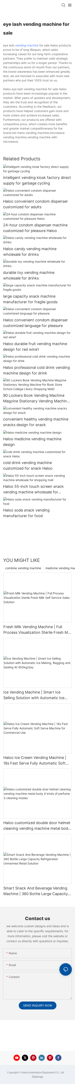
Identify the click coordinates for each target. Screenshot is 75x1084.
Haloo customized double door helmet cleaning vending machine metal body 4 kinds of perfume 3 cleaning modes (36, 826)
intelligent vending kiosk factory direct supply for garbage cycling (37, 180)
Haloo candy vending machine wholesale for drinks (29, 252)
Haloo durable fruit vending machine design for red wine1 (35, 347)
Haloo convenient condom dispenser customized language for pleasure (35, 323)
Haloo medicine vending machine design (32, 442)
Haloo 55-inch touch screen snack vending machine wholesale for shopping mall (33, 489)
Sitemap (37, 1076)
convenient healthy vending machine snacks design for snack (35, 422)
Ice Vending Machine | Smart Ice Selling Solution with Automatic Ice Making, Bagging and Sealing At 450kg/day (33, 695)
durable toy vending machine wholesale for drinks (28, 275)
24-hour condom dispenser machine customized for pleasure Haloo (35, 228)
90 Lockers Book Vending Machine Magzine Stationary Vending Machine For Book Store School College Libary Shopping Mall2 (36, 398)
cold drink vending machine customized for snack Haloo (27, 465)
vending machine (27, 45)
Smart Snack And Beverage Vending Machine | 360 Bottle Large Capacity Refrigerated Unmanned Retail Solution (35, 891)
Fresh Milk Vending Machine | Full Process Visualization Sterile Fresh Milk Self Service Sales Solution (37, 630)
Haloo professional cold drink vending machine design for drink (36, 370)
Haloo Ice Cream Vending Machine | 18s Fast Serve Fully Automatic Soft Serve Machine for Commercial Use (34, 760)
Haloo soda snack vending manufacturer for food (26, 513)
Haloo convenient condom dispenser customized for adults (35, 204)
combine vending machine (23, 568)
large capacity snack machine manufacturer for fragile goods (30, 299)
